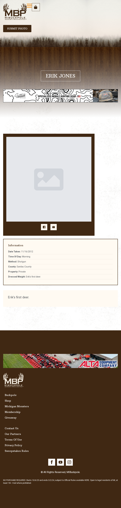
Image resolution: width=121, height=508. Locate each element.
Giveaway (10, 417)
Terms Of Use (13, 439)
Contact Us (11, 428)
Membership (12, 412)
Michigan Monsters (17, 406)
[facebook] (51, 462)
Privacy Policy (13, 445)
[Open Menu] (29, 5)
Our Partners (13, 433)
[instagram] (69, 462)
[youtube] (60, 462)
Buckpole (11, 395)
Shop (8, 400)
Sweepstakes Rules (17, 450)
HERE (86, 480)
